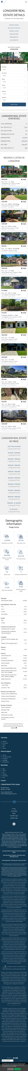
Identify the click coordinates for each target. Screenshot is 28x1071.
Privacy (14, 809)
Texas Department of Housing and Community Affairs (14, 860)
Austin (4, 744)
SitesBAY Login (14, 818)
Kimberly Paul (6, 762)
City (3, 772)
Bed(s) (3, 79)
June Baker (5, 760)
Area (4, 777)
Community (5, 775)
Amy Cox (4, 755)
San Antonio (5, 743)
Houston (4, 741)
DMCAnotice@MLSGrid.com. (14, 1005)
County (4, 770)
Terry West (5, 758)
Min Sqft (4, 91)
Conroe (4, 748)
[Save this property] (25, 167)
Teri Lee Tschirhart (7, 756)
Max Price (4, 73)
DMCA (14, 813)
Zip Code (5, 774)
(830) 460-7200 (8, 792)
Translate (24, 1060)
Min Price (4, 66)
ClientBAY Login (14, 815)
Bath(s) (3, 85)
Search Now (13, 104)
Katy (3, 746)
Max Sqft (4, 97)
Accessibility (14, 811)
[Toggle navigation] (26, 2)
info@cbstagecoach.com (10, 793)
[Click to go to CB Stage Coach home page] (2, 2)
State (4, 769)
